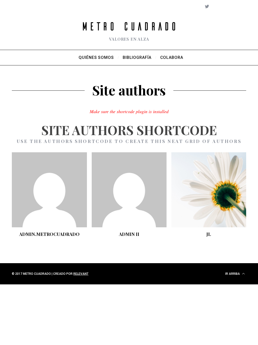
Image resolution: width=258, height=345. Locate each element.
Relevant (80, 274)
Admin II (129, 234)
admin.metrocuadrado (49, 234)
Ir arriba (233, 274)
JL (208, 234)
